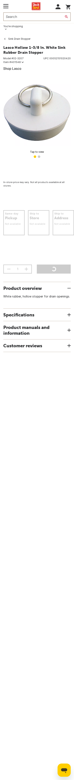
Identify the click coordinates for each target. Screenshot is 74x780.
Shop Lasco (12, 68)
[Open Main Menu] (5, 6)
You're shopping (13, 26)
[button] (58, 6)
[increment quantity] (26, 269)
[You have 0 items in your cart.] (68, 6)
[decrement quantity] (9, 269)
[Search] (66, 17)
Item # (12, 62)
